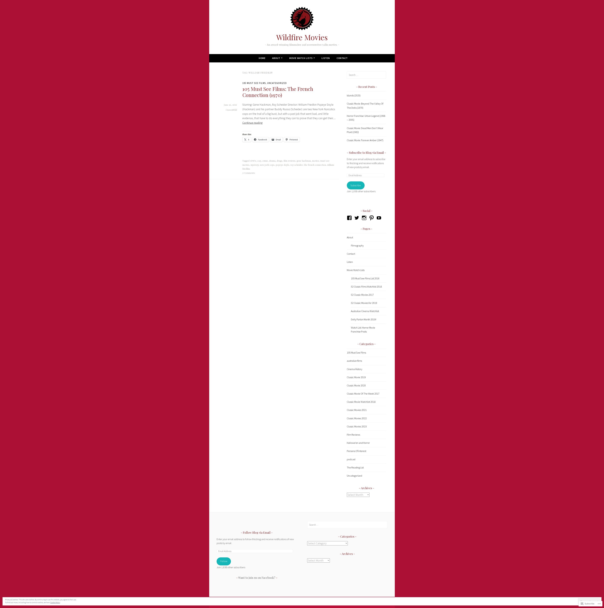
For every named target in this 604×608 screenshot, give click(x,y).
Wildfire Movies (302, 37)
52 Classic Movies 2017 (362, 294)
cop (259, 161)
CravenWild (231, 110)
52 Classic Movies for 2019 (364, 302)
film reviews (289, 161)
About (276, 58)
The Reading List (355, 467)
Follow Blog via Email (257, 532)
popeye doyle (282, 165)
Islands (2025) (354, 95)
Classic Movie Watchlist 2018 (361, 401)
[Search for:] (366, 74)
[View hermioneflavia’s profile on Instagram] (365, 217)
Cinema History (354, 369)
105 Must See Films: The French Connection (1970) (277, 91)
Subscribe (355, 185)
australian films (354, 360)
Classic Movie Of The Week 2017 (363, 393)
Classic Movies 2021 (357, 410)
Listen (326, 58)
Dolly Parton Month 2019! (363, 319)
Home (262, 58)
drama (272, 161)
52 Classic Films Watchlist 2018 (366, 286)
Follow (223, 561)
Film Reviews (353, 434)
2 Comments (248, 173)
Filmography (357, 245)
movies (315, 161)
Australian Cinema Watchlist (365, 311)
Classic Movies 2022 (357, 418)
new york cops (267, 165)
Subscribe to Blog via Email (366, 153)
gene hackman (304, 161)
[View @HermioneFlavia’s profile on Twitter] (357, 217)
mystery (255, 165)
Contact (342, 58)
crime (265, 161)
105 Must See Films (254, 83)
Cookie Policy (55, 602)
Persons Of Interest (356, 451)
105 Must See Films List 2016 (365, 278)
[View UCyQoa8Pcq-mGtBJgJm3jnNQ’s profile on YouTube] (379, 217)
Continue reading (252, 122)
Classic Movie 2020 (356, 385)
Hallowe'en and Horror (358, 442)
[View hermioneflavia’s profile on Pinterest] (372, 217)
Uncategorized (277, 83)
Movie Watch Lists (301, 58)
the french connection (315, 165)
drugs (279, 161)
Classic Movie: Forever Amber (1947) (365, 140)
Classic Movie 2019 (356, 377)
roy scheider (296, 165)
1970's (253, 161)
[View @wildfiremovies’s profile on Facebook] (350, 217)
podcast (351, 459)
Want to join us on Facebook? (256, 578)
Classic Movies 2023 (357, 426)
